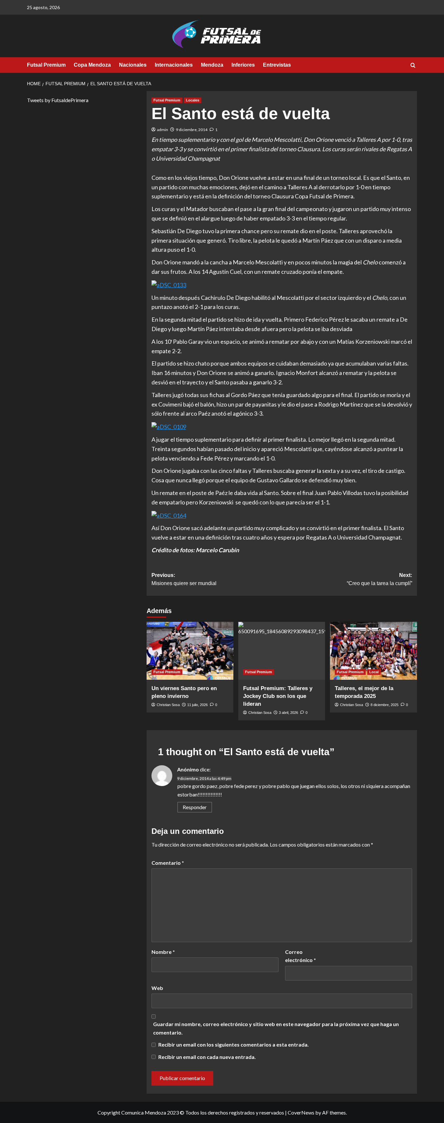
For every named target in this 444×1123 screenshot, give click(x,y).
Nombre (163, 952)
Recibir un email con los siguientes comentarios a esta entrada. (233, 1044)
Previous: (183, 579)
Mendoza (212, 65)
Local (374, 672)
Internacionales (174, 65)
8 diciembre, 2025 (384, 705)
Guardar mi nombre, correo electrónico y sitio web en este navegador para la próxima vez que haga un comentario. (276, 1028)
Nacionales (133, 65)
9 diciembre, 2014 (191, 129)
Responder (195, 807)
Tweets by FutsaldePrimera (57, 100)
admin (162, 129)
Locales (192, 100)
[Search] (413, 65)
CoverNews (301, 1112)
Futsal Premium (46, 65)
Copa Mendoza (92, 65)
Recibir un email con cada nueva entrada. (207, 1057)
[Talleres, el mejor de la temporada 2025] (373, 651)
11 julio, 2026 (197, 705)
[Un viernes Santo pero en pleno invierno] (190, 651)
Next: (379, 579)
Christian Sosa (168, 705)
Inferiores (243, 65)
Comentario (167, 863)
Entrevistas (277, 65)
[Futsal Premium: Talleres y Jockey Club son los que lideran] (281, 651)
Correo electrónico (300, 956)
